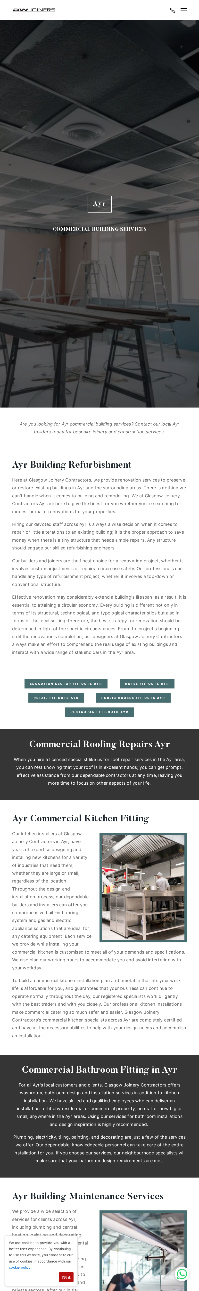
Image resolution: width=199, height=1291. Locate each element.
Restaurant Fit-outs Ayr (100, 712)
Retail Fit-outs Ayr (56, 698)
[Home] (34, 10)
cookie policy (20, 1267)
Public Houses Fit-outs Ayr (133, 698)
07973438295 (172, 12)
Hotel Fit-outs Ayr (147, 684)
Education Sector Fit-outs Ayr (66, 684)
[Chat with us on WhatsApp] (182, 1274)
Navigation (184, 10)
